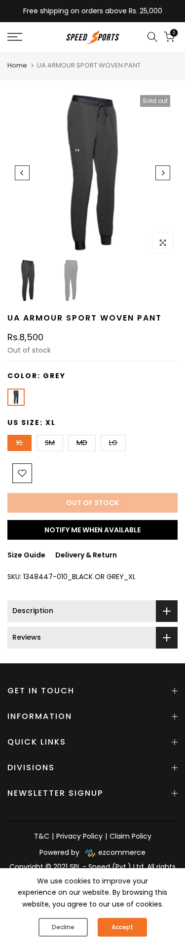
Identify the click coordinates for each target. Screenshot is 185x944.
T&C (41, 836)
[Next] (162, 172)
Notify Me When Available (92, 530)
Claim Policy (130, 836)
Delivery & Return (86, 555)
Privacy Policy (79, 836)
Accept (122, 927)
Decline (63, 927)
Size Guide (26, 555)
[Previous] (22, 172)
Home (17, 65)
